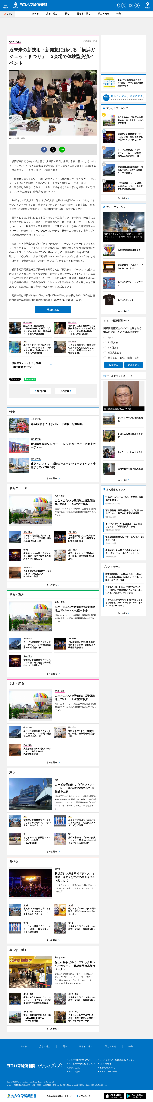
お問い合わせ (105, 1063)
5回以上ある (114, 352)
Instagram (130, 5)
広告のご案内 (74, 1067)
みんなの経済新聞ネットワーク (21, 1096)
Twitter (123, 5)
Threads (137, 5)
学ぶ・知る (103, 13)
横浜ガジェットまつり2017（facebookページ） (26, 365)
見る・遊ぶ (52, 13)
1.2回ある (113, 342)
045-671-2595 (65, 299)
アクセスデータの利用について (82, 1063)
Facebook (117, 5)
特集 (119, 13)
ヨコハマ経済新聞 (30, 5)
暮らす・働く (83, 13)
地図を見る (53, 309)
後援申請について (107, 1067)
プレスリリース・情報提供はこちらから (117, 1060)
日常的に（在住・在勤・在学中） (126, 357)
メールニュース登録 (108, 1071)
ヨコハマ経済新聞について (80, 1060)
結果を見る (133, 365)
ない (110, 337)
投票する (113, 365)
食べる (35, 13)
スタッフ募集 (74, 1071)
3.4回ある (113, 347)
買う (67, 13)
